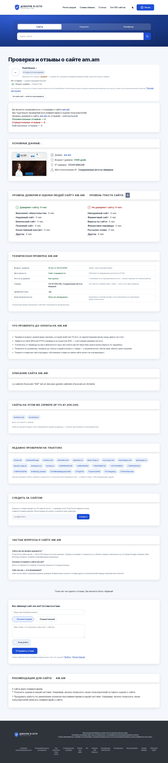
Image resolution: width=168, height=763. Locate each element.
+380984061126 (65, 466)
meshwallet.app (32, 460)
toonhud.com (19, 417)
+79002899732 (99, 466)
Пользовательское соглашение (42, 749)
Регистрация (69, 7)
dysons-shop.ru (20, 466)
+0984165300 (82, 466)
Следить (83, 517)
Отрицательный (47, 619)
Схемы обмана (87, 7)
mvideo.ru (50, 466)
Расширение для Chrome (105, 749)
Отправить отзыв (25, 651)
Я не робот (23, 642)
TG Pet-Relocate (126, 471)
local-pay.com (108, 460)
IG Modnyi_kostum (38, 471)
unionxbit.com (63, 460)
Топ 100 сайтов (117, 7)
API (87, 748)
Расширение (118, 748)
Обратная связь (153, 749)
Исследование (132, 748)
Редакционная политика (68, 749)
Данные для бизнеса (95, 750)
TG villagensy (110, 471)
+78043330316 (20, 471)
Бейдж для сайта (79, 750)
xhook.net (18, 460)
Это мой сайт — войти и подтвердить (28, 96)
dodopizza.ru (36, 466)
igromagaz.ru (141, 460)
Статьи (102, 7)
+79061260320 (133, 466)
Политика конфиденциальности (23, 749)
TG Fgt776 (79, 471)
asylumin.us (78, 460)
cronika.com (48, 460)
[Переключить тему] (132, 7)
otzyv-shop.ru (92, 460)
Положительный (24, 619)
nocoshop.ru (34, 417)
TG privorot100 (94, 471)
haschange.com (125, 460)
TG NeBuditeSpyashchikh (60, 471)
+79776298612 (116, 466)
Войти (67, 657)
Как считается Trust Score (56, 751)
